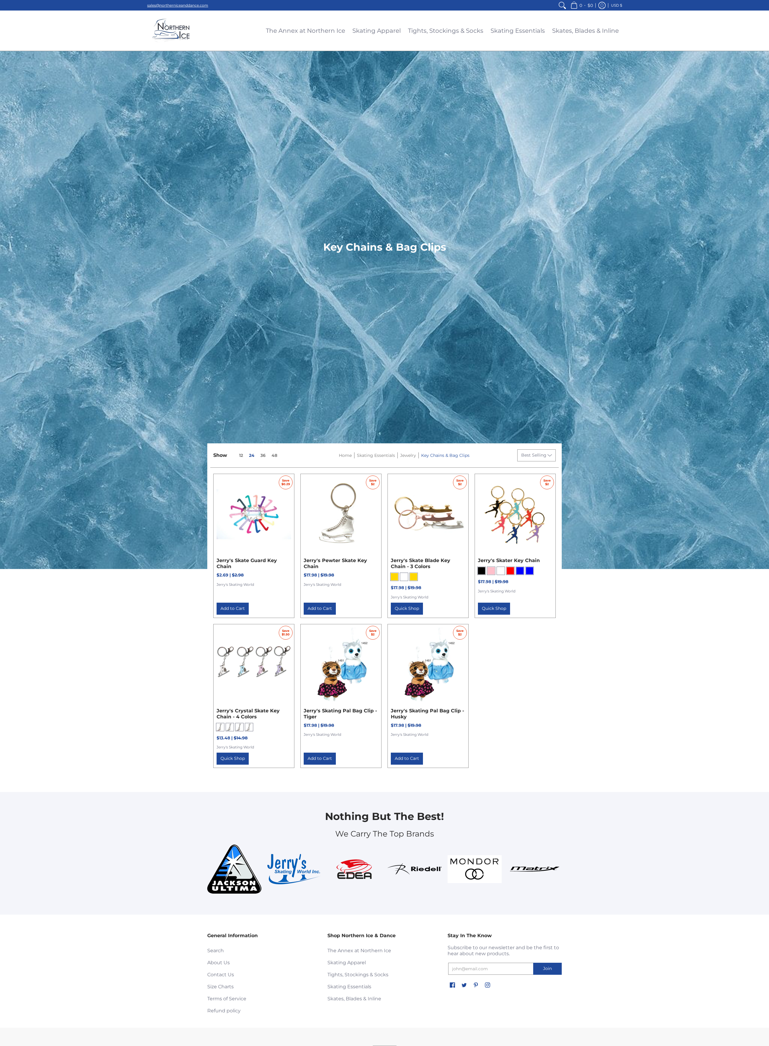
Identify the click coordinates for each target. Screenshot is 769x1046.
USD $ (616, 5)
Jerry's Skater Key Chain (509, 560)
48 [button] (274, 455)
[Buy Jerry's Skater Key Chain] (515, 514)
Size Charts (220, 986)
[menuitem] (562, 5)
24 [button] (251, 455)
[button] (582, 5)
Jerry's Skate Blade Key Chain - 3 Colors (420, 563)
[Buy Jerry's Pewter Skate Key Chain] (341, 514)
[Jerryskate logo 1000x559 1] (294, 869)
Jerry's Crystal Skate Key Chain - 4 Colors (248, 714)
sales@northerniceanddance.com (177, 5)
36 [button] (263, 455)
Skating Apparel (346, 962)
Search (215, 950)
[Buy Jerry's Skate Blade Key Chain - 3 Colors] (428, 514)
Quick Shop (407, 608)
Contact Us (220, 974)
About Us (218, 962)
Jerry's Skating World (235, 584)
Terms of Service (226, 999)
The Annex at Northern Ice (359, 950)
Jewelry (408, 455)
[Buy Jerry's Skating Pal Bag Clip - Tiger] (341, 664)
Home (345, 455)
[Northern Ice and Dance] (171, 31)
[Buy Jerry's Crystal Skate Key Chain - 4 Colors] (254, 664)
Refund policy (224, 1011)
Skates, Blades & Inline (354, 999)
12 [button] (241, 455)
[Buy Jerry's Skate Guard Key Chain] (254, 514)
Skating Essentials (376, 455)
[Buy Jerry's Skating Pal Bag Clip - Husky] (428, 664)
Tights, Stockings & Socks (357, 974)
